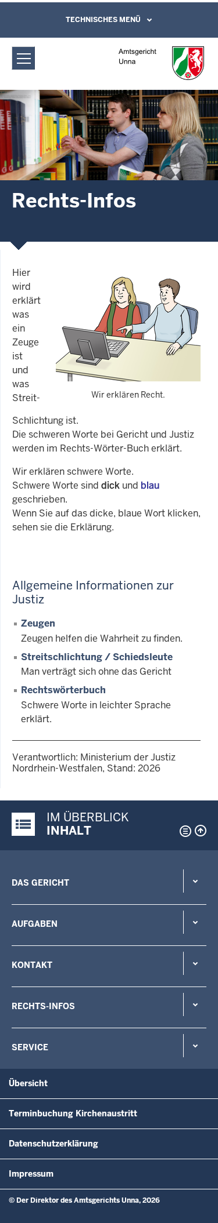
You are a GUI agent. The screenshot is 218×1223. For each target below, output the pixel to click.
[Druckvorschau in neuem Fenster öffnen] (183, 831)
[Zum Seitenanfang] (200, 830)
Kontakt (32, 965)
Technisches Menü (103, 19)
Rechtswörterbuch (63, 690)
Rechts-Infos (43, 1006)
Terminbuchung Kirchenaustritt (73, 1113)
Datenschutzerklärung (53, 1143)
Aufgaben (35, 924)
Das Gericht (40, 883)
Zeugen (38, 623)
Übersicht (28, 1083)
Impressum (31, 1174)
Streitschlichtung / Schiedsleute (97, 657)
